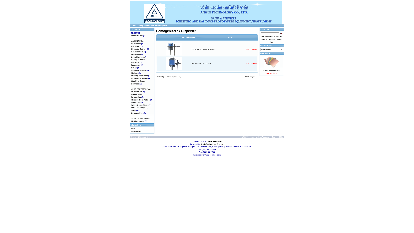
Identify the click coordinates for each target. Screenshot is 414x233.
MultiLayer (135, 102)
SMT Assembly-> (138, 108)
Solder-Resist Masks (139, 105)
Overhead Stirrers (138, 70)
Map (133, 129)
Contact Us (136, 131)
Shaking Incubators (139, 76)
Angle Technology (214, 141)
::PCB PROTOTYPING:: (141, 89)
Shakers (134, 73)
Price (230, 37)
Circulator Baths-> (139, 49)
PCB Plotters (136, 92)
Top (133, 26)
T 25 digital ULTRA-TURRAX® (202, 49)
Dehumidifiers (137, 52)
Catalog (140, 26)
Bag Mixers (136, 46)
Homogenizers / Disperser (156, 26)
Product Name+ (188, 37)
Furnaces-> (136, 54)
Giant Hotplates (138, 57)
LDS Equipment (138, 121)
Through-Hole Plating (140, 100)
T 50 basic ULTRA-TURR (201, 64)
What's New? (265, 53)
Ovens (134, 68)
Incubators (135, 65)
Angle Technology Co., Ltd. (212, 144)
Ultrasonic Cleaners (139, 78)
